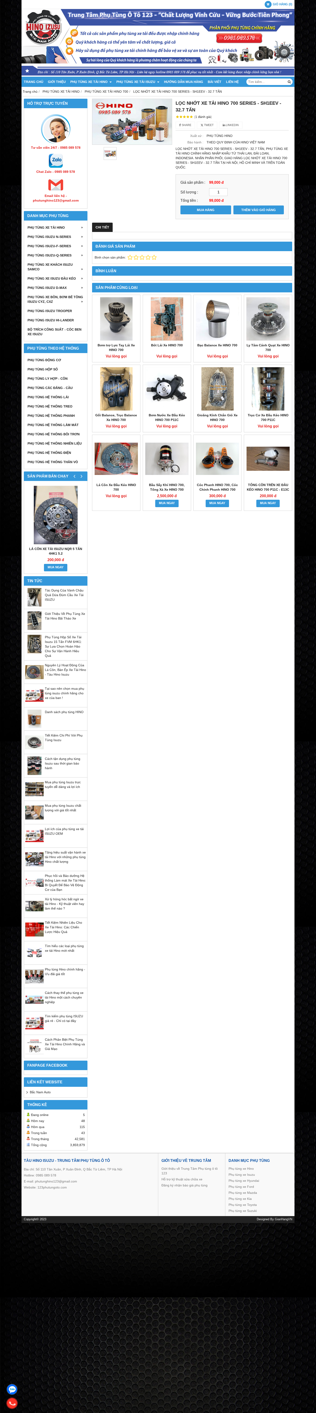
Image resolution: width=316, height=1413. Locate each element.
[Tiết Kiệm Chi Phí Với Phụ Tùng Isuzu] (34, 750)
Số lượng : (189, 192)
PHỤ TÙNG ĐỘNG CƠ (44, 360)
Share (186, 125)
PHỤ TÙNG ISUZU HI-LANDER (51, 320)
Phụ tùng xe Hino (241, 1168)
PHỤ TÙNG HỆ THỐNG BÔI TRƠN (54, 434)
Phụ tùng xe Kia (240, 1199)
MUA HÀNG (205, 210)
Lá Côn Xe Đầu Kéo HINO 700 (116, 487)
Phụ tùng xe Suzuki (243, 1211)
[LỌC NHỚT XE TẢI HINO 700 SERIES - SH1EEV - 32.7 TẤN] (132, 122)
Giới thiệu (57, 82)
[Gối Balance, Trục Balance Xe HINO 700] (116, 389)
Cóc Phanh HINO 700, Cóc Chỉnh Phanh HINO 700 (217, 487)
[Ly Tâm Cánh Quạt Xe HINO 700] (268, 319)
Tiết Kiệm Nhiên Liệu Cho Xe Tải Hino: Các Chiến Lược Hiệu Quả (63, 927)
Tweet (208, 125)
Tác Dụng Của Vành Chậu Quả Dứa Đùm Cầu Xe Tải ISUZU (64, 594)
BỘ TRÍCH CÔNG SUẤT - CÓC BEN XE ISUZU (54, 332)
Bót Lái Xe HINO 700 (167, 345)
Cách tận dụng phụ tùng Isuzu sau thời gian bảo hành (62, 763)
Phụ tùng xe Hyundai (244, 1180)
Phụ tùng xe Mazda (243, 1193)
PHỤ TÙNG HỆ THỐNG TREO (50, 406)
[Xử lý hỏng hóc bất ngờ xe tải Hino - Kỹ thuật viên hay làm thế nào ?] (34, 914)
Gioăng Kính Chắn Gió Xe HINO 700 (217, 417)
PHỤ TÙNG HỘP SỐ (43, 369)
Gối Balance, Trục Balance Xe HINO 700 (116, 417)
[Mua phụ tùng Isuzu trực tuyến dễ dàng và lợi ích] (34, 797)
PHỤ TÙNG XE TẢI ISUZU (136, 82)
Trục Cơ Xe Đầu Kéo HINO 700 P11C (268, 417)
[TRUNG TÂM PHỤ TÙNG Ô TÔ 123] (158, 75)
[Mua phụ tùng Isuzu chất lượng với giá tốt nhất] (34, 820)
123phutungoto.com (52, 1187)
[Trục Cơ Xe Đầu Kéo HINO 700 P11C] (268, 389)
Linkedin (232, 125)
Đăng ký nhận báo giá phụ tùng (184, 1185)
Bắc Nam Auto (40, 1092)
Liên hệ (232, 82)
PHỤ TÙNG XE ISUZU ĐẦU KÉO (52, 278)
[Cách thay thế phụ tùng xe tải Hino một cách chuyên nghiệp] (34, 1008)
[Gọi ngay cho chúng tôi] (12, 1403)
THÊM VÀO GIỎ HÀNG (258, 210)
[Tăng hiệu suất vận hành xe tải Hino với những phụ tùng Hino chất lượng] (34, 867)
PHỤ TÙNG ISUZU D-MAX (47, 288)
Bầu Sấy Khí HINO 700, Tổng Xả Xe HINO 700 (167, 487)
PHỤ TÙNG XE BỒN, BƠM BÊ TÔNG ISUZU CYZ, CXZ (55, 299)
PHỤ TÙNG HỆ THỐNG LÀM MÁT (53, 425)
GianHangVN (283, 1219)
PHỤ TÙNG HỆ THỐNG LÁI (48, 397)
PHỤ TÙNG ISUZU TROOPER (50, 311)
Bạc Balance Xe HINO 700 (217, 345)
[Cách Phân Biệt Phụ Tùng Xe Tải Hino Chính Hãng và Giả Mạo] (34, 1054)
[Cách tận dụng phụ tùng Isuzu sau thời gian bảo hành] (34, 774)
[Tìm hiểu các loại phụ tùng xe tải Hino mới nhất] (34, 961)
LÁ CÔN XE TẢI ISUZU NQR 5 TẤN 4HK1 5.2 (55, 551)
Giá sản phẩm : (192, 182)
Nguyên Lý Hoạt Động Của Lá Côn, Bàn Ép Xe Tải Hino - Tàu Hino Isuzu (65, 669)
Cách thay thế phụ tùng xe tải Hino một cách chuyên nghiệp (64, 997)
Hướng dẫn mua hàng (183, 82)
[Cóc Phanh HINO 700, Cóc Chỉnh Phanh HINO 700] (217, 458)
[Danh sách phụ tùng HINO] (34, 727)
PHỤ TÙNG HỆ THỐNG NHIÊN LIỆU (55, 443)
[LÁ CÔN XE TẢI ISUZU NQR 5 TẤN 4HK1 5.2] (55, 515)
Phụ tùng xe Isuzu (242, 1174)
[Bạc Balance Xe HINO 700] (217, 319)
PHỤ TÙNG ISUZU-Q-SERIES (49, 255)
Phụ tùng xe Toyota (243, 1205)
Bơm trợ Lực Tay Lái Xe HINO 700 (116, 347)
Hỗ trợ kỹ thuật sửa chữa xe (181, 1179)
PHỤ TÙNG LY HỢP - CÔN (48, 378)
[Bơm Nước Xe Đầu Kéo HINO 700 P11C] (167, 389)
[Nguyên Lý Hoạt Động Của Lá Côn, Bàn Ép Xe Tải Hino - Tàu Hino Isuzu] (34, 680)
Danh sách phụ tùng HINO (64, 712)
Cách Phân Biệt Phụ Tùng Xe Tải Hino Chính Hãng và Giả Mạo (65, 1044)
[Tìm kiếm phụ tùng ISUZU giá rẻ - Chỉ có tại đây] (34, 1031)
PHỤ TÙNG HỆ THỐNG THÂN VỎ (53, 462)
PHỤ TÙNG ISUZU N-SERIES (49, 237)
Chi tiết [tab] (102, 227)
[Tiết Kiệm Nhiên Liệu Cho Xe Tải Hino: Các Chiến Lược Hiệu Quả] (34, 937)
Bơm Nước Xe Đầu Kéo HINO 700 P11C (167, 417)
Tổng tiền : (189, 200)
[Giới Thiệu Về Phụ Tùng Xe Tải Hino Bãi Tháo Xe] (34, 629)
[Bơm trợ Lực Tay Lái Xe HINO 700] (116, 319)
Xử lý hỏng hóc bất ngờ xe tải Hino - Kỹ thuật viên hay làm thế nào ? (64, 903)
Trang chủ (33, 82)
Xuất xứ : (196, 136)
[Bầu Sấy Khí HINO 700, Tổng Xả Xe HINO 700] (167, 458)
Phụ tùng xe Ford (241, 1187)
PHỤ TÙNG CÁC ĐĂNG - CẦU (50, 388)
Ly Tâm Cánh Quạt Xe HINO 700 (268, 347)
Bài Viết (214, 82)
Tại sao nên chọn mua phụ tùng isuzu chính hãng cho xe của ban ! (64, 693)
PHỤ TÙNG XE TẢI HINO (89, 82)
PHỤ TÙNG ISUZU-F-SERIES (49, 246)
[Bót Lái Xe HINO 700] (167, 319)
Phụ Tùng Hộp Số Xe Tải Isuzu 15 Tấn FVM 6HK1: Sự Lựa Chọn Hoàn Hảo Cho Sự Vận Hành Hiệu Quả (63, 646)
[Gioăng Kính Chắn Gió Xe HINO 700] (217, 389)
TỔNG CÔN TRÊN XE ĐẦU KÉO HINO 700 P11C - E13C (268, 487)
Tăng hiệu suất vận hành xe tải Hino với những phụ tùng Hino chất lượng (65, 856)
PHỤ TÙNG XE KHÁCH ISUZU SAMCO (50, 267)
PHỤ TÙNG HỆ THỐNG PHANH (51, 415)
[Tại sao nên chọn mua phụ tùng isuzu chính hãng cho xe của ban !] (34, 703)
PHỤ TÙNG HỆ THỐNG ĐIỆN (49, 453)
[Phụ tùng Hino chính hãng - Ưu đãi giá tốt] (34, 984)
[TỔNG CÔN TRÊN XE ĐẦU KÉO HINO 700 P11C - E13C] (268, 458)
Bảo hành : (195, 142)
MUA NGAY (56, 567)
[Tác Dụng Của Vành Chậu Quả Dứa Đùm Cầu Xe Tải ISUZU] (34, 605)
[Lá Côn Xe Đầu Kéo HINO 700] (116, 458)
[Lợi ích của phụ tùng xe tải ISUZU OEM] (34, 844)
